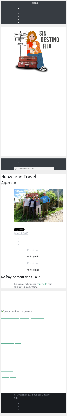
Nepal (43, 124)
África (40, 103)
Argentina (43, 86)
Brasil (43, 92)
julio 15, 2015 (21, 233)
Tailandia (43, 133)
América (40, 83)
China (43, 115)
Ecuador (43, 98)
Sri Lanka (43, 130)
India (43, 118)
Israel (43, 138)
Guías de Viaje (36, 147)
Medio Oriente (40, 136)
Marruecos (43, 109)
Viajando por (36, 80)
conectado (42, 284)
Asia (40, 112)
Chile (43, 95)
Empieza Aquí (36, 77)
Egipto (43, 106)
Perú (43, 100)
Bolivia (43, 89)
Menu (34, 2)
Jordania (43, 141)
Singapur (43, 127)
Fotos (37, 144)
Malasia (43, 121)
